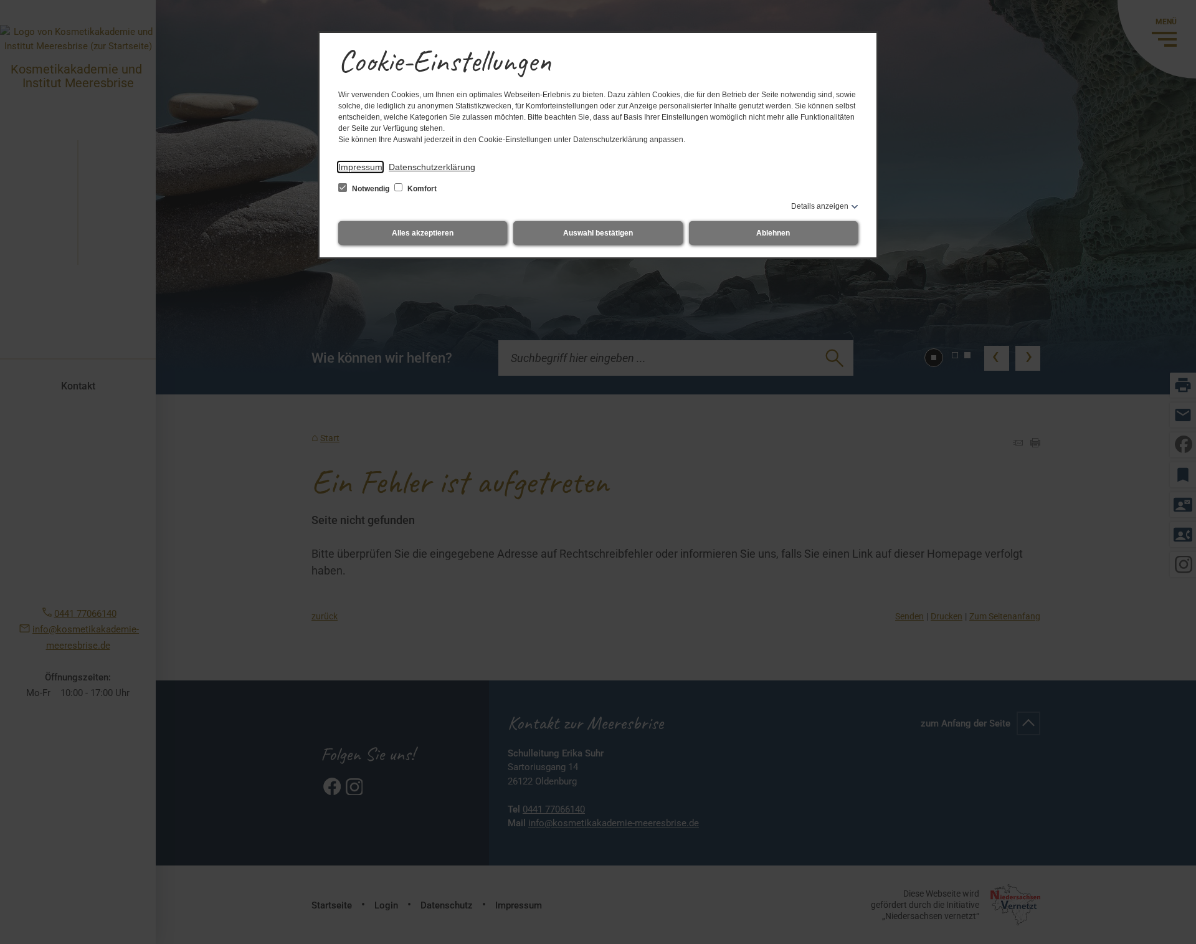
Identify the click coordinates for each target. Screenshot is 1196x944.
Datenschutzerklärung (432, 167)
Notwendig (370, 188)
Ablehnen (773, 233)
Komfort (421, 188)
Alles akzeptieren (422, 233)
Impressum (360, 167)
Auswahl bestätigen (598, 233)
